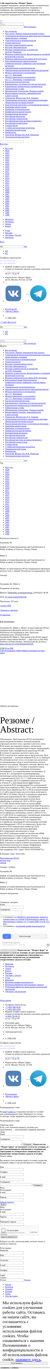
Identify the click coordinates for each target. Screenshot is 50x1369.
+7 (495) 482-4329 (13, 1009)
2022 (7, 160)
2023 (7, 157)
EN (6, 251)
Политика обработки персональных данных (24, 985)
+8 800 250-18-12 (12, 1016)
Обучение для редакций (15, 991)
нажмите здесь (28, 1359)
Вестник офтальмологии (16, 47)
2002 (7, 206)
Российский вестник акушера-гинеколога (23, 121)
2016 (7, 174)
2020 (7, 164)
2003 (7, 203)
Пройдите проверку (8, 950)
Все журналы (30, 27)
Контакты (9, 237)
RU (25, 246)
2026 (7, 151)
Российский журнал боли (16, 123)
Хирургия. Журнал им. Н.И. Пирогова (22, 135)
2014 (7, 178)
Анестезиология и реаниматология (20, 40)
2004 (7, 201)
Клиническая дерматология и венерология (23, 86)
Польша (8, 1291)
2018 (7, 169)
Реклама (8, 233)
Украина (9, 1289)
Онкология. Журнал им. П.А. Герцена (21, 98)
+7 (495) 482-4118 (12, 1007)
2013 (7, 180)
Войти (3, 1205)
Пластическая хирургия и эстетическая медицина (27, 105)
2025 (7, 153)
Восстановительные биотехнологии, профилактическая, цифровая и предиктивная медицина (25, 63)
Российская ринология (15, 116)
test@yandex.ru (9, 1112)
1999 (7, 213)
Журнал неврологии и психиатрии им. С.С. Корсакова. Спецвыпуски (20, 78)
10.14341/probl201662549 (15, 597)
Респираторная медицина (16, 114)
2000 (7, 210)
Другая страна (11, 1296)
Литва (8, 1294)
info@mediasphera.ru (14, 282)
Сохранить (5, 1368)
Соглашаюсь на (10, 917)
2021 (7, 162)
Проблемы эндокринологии (17, 109)
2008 (7, 192)
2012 (7, 183)
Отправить (27, 1144)
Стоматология (11, 125)
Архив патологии (13, 43)
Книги (8, 226)
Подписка (9, 222)
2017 (7, 171)
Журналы (9, 219)
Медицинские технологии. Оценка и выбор (24, 91)
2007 (7, 194)
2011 (7, 185)
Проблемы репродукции (16, 107)
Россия (27, 1280)
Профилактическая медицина (18, 112)
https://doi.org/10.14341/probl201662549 (16, 644)
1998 (7, 215)
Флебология (10, 132)
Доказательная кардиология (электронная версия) (27, 70)
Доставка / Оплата (13, 235)
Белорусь (9, 1287)
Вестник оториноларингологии (19, 45)
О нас (7, 230)
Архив (8, 224)
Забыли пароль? (7, 1202)
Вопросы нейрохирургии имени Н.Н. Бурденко (26, 59)
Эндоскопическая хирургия (17, 137)
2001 (7, 208)
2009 (7, 190)
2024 (7, 155)
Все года (4, 144)
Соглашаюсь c (9, 926)
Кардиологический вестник (17, 82)
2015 (7, 176)
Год (25, 460)
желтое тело (5, 860)
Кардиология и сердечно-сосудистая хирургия (25, 84)
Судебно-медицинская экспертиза (20, 128)
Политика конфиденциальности (19, 982)
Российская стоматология (16, 119)
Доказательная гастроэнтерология (20, 68)
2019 (7, 167)
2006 (7, 197)
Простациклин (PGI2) (9, 858)
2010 (7, 187)
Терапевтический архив (15, 130)
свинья (3, 863)
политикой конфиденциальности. (30, 926)
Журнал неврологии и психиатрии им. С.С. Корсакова (20, 74)
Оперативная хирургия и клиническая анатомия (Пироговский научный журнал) (26, 101)
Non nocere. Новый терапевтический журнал (24, 34)
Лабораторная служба (14, 89)
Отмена (15, 1368)
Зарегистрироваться (9, 1237)
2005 (7, 199)
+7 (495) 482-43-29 (8, 322)
